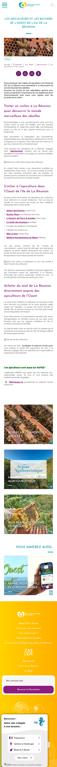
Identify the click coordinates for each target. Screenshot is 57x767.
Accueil (7, 65)
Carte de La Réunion (28, 666)
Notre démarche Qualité (28, 638)
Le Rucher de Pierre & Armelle (20, 218)
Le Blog (28, 671)
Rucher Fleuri (12, 214)
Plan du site (28, 661)
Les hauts (29, 65)
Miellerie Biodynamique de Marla (22, 237)
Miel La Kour (12, 234)
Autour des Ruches (15, 210)
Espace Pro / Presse (28, 623)
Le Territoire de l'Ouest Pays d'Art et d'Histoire (28, 643)
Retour (7, 59)
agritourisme (17, 151)
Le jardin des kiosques (17, 222)
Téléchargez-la (16, 382)
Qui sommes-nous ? (28, 633)
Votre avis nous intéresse (28, 628)
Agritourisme (42, 65)
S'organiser (17, 65)
